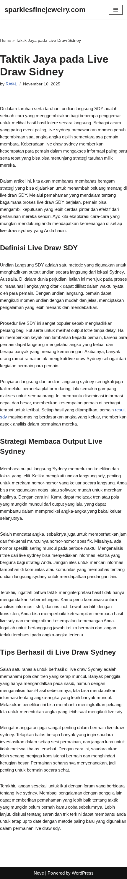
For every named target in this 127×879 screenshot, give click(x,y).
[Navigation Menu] (116, 10)
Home (5, 40)
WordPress (83, 872)
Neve (39, 872)
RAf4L (11, 84)
